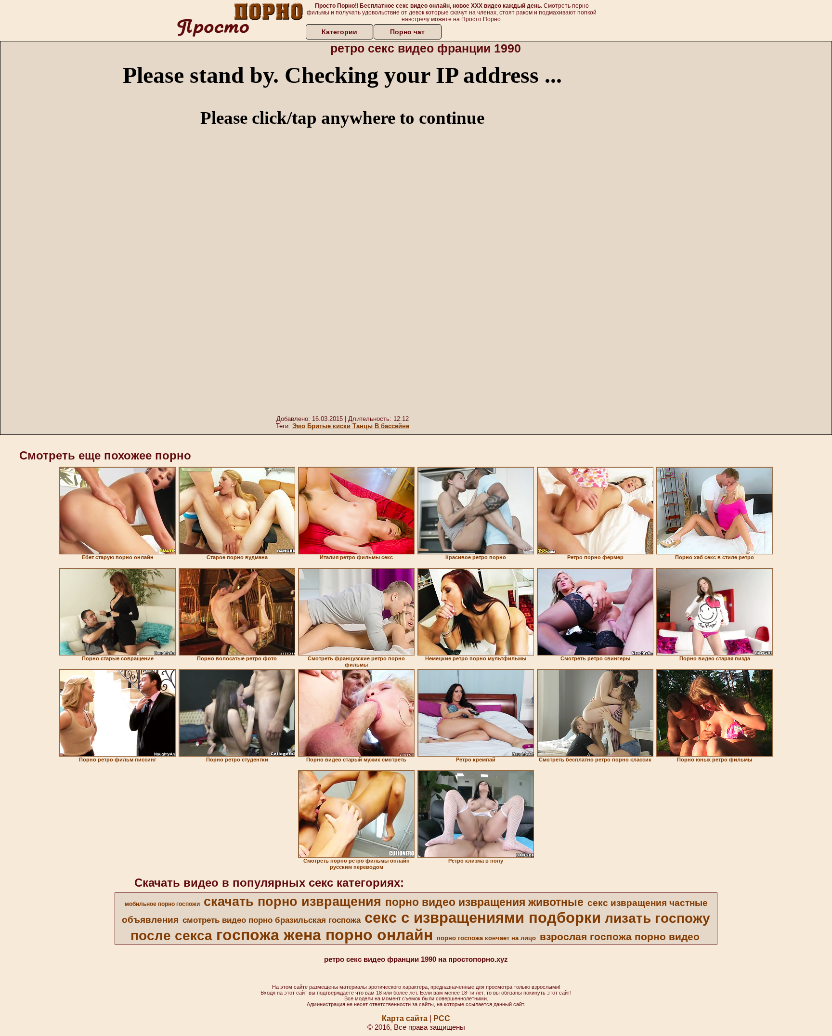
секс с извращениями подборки (482, 917)
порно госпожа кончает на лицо (486, 938)
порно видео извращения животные (484, 902)
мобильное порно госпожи (162, 904)
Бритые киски (329, 426)
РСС (441, 1018)
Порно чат (407, 32)
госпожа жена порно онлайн (324, 935)
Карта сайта (405, 1018)
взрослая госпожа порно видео (620, 937)
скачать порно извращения (292, 901)
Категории (339, 32)
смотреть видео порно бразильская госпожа (271, 920)
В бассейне (392, 426)
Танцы (362, 426)
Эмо (298, 426)
